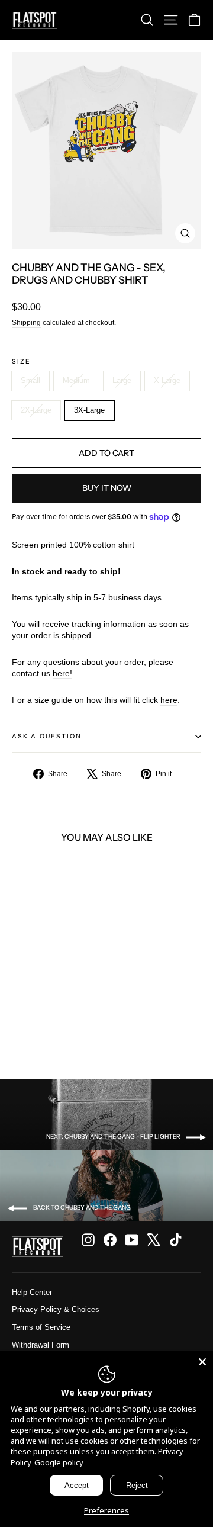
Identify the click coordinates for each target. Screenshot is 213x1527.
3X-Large (89, 410)
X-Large (167, 380)
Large (121, 380)
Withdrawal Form (40, 1344)
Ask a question (47, 736)
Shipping (26, 323)
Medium (76, 380)
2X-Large (36, 410)
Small (30, 380)
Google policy (58, 1462)
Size (21, 361)
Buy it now (106, 488)
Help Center (32, 1292)
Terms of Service (41, 1327)
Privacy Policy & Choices (55, 1309)
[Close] (202, 1362)
